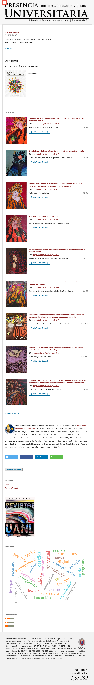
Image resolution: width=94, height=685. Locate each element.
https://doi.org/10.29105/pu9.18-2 (46, 154)
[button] (11, 457)
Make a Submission (14, 470)
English (7, 484)
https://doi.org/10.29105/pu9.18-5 (46, 386)
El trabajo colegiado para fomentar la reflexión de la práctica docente (56, 151)
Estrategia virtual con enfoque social (43, 216)
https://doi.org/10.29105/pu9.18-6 (46, 255)
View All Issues (10, 413)
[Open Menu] (4, 2)
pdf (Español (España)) (40, 132)
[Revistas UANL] (20, 536)
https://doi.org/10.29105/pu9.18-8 (46, 320)
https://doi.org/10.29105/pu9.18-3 (46, 189)
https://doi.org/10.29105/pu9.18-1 (46, 124)
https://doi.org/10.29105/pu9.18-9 (46, 353)
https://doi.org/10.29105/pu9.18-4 (46, 219)
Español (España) (11, 488)
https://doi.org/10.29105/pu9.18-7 (46, 287)
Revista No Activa (12, 32)
